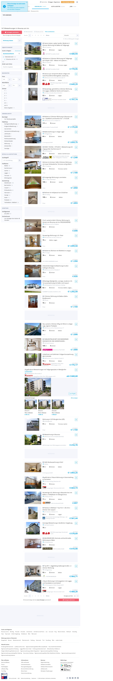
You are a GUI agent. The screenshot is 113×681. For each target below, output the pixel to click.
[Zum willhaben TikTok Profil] (70, 678)
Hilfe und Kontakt (25, 662)
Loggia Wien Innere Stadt (25, 649)
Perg (55, 631)
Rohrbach (69, 631)
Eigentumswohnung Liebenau (8, 655)
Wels (29, 634)
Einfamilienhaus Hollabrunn (53, 649)
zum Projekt (73, 393)
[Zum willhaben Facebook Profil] (78, 678)
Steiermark (38, 640)
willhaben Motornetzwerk (46, 666)
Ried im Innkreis (61, 631)
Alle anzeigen (74, 398)
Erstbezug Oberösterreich (7, 646)
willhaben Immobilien (46, 664)
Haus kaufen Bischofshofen (55, 646)
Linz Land (51, 631)
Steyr (2, 634)
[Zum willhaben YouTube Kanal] (73, 678)
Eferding (12, 631)
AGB (19, 678)
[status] (14, 6)
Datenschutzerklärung (26, 673)
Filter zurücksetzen (49, 31)
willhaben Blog (4, 669)
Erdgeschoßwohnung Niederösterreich (10, 651)
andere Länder (59, 640)
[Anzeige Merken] (76, 43)
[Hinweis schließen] (27, 2)
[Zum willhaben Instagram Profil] (67, 678)
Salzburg (33, 640)
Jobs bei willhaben (5, 662)
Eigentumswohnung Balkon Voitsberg (49, 651)
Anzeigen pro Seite (68, 596)
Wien (53, 640)
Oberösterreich (25, 640)
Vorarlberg (48, 640)
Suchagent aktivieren (13, 32)
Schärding (74, 631)
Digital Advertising (45, 662)
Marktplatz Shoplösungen (47, 671)
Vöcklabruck (24, 634)
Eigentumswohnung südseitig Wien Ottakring (11, 653)
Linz (46, 631)
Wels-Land (34, 634)
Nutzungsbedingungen (26, 666)
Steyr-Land (7, 634)
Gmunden (23, 631)
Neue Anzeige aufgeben (68, 2)
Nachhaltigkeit (4, 666)
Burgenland (4, 640)
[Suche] (19, 160)
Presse (2, 664)
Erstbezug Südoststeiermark (39, 649)
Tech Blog (3, 671)
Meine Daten (24, 671)
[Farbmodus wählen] (77, 2)
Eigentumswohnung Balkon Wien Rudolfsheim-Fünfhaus (47, 653)
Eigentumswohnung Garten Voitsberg (10, 649)
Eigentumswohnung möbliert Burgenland (29, 651)
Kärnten (10, 640)
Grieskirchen (29, 631)
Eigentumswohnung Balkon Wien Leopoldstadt (36, 646)
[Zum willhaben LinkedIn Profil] (75, 678)
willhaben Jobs (44, 669)
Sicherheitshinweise (25, 664)
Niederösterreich (17, 640)
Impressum (34, 678)
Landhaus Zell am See (20, 646)
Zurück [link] (25, 35)
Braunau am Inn (5, 631)
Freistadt (17, 631)
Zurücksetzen (18, 50)
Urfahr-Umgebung (15, 634)
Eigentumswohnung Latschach (69, 653)
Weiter (47, 35)
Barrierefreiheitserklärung (27, 669)
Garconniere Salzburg (28, 653)
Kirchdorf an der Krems (39, 631)
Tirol (43, 640)
